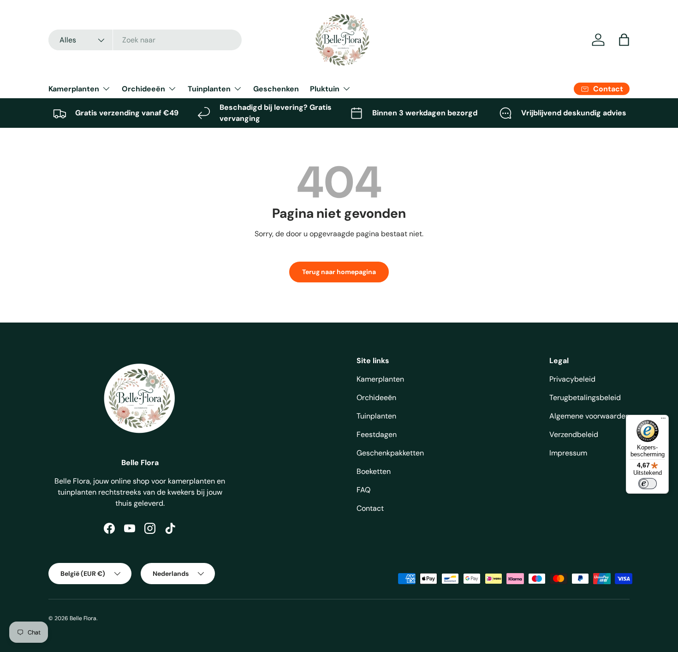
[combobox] (145, 40)
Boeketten (374, 471)
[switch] (647, 483)
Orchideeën (143, 89)
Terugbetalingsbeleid (585, 397)
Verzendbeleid (573, 434)
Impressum (568, 453)
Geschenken (276, 89)
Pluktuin (324, 89)
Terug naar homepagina (339, 272)
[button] (624, 40)
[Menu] (663, 420)
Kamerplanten (73, 89)
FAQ (363, 490)
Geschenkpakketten (390, 453)
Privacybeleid (572, 379)
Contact (370, 508)
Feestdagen (377, 434)
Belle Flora (83, 618)
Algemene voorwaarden (589, 416)
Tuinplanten (209, 89)
